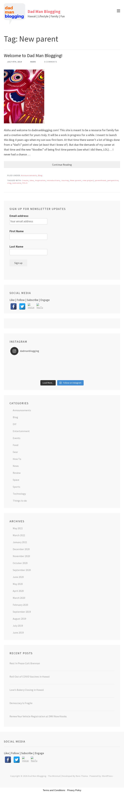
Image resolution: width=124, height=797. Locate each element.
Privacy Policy (74, 790)
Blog (40, 175)
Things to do (20, 500)
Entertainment (21, 431)
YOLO (25, 183)
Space (16, 479)
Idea (32, 180)
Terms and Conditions (54, 790)
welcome (16, 183)
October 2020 (20, 563)
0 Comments (50, 61)
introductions (53, 180)
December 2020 (21, 549)
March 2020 (19, 597)
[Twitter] (22, 306)
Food (15, 445)
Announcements (29, 175)
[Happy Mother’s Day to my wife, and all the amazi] (36, 359)
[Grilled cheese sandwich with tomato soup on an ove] (36, 368)
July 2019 (18, 625)
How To (17, 459)
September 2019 (22, 611)
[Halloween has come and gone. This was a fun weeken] (36, 372)
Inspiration (40, 180)
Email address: (19, 216)
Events (16, 438)
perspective (113, 180)
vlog (9, 183)
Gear (15, 452)
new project (88, 180)
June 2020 (18, 577)
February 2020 (20, 604)
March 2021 (19, 535)
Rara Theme (82, 776)
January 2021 (20, 542)
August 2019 (19, 618)
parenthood (100, 180)
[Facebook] (13, 306)
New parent (75, 180)
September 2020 (22, 570)
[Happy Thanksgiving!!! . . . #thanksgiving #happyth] (36, 364)
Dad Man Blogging (44, 11)
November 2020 (21, 556)
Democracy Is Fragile (21, 703)
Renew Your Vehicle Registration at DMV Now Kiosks (38, 716)
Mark (33, 61)
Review (17, 472)
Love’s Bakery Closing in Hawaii (27, 689)
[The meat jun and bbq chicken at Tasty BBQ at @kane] (88, 364)
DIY (14, 424)
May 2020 (18, 584)
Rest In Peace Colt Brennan (25, 663)
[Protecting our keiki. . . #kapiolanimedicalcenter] (88, 368)
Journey (65, 180)
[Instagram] (31, 306)
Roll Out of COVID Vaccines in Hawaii (30, 676)
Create (25, 180)
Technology (19, 493)
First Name (17, 231)
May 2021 (18, 528)
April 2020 (18, 590)
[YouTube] (39, 306)
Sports (16, 486)
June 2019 (18, 632)
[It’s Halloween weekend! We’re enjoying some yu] (88, 372)
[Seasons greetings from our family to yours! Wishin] (88, 359)
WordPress (107, 776)
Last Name (16, 246)
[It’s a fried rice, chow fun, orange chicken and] (36, 376)
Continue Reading (62, 164)
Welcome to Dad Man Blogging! (33, 55)
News (16, 465)
